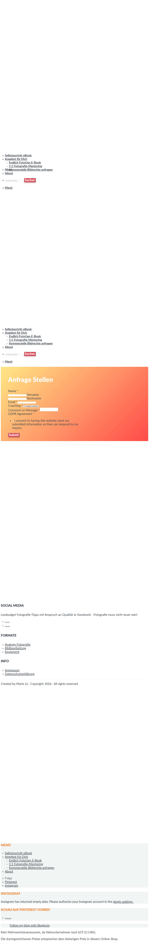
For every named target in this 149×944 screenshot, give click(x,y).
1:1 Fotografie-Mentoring (25, 166)
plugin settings (123, 901)
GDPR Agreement (21, 414)
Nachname (34, 398)
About (9, 173)
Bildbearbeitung (15, 648)
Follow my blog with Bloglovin (30, 925)
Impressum (12, 670)
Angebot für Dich (16, 332)
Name (13, 391)
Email (12, 402)
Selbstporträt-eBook (18, 329)
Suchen (30, 354)
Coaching (15, 405)
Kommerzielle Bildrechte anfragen (31, 169)
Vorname (33, 394)
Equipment (12, 652)
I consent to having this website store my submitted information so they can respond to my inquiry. (45, 424)
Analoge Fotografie (17, 644)
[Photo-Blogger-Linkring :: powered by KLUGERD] (5, 925)
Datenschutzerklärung (20, 674)
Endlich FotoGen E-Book (25, 336)
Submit (14, 435)
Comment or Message (24, 410)
